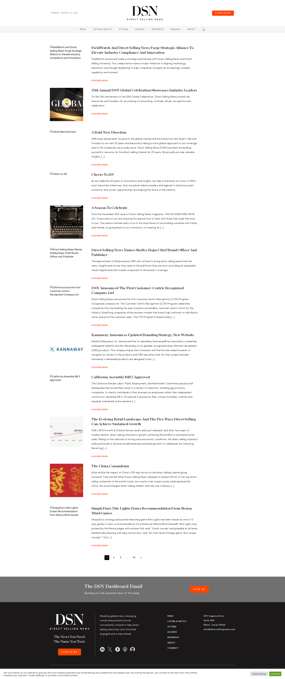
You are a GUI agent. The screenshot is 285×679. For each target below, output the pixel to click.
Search (203, 29)
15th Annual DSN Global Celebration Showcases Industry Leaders (144, 90)
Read (83, 29)
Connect (173, 648)
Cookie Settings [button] (259, 673)
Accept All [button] (275, 673)
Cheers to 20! (102, 174)
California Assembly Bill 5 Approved (120, 377)
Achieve (140, 29)
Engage (175, 29)
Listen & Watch (102, 29)
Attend (171, 627)
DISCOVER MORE (99, 81)
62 (134, 557)
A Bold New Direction (108, 132)
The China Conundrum (110, 466)
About (191, 29)
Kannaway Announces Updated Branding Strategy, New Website (142, 335)
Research (157, 29)
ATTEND (123, 29)
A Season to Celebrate (109, 208)
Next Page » (141, 558)
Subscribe (223, 13)
